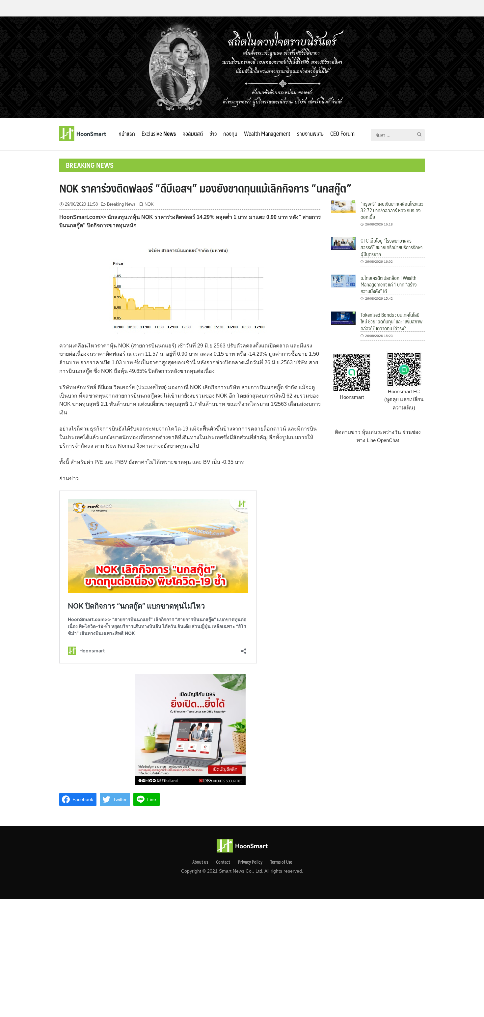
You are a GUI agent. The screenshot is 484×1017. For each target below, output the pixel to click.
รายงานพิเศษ (310, 133)
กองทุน (230, 133)
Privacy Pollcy (250, 862)
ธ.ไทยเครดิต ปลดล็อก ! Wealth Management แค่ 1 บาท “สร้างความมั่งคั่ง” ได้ (389, 284)
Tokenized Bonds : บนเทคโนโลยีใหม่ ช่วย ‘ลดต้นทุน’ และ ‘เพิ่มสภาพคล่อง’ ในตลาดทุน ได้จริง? (391, 321)
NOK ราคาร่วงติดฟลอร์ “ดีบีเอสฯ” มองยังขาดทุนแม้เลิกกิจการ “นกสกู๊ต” (205, 187)
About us (200, 862)
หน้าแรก (127, 133)
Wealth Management (267, 133)
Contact (223, 862)
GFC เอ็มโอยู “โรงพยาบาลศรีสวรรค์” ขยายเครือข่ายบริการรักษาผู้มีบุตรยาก (391, 247)
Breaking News (121, 204)
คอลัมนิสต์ (192, 133)
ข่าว (213, 133)
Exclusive (159, 133)
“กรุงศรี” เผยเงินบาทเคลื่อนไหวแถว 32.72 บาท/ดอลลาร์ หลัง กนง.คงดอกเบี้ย (392, 210)
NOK (149, 204)
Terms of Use (281, 862)
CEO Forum (342, 133)
